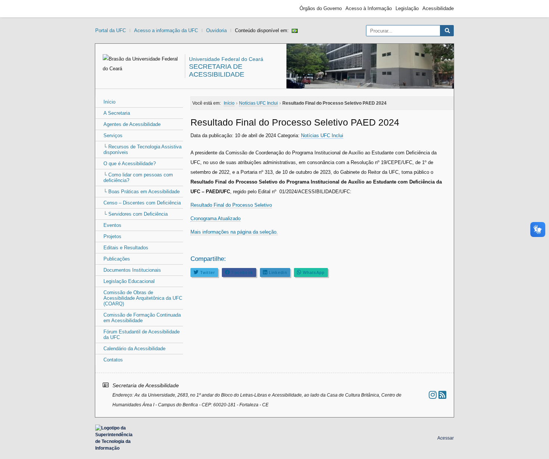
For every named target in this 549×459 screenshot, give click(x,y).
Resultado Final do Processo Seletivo (231, 205)
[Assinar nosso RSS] (442, 395)
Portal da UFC (110, 30)
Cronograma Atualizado (215, 218)
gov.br (108, 8)
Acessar (445, 438)
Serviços (112, 135)
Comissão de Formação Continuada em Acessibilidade (142, 317)
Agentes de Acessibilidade (132, 124)
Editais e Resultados (125, 247)
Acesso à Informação (368, 8)
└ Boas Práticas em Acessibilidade (141, 191)
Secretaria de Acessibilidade (216, 70)
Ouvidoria (216, 30)
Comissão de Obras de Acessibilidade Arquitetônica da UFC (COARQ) (142, 298)
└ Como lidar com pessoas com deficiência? (138, 177)
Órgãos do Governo (321, 8)
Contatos (113, 360)
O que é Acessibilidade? (129, 163)
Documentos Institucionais (132, 270)
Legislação (407, 8)
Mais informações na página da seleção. (234, 232)
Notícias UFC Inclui (322, 135)
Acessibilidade (438, 8)
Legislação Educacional (129, 281)
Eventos (112, 225)
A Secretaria (116, 113)
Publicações (116, 259)
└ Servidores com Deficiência (135, 214)
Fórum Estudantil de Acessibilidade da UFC (141, 334)
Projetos (112, 236)
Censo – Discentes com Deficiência (142, 203)
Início (109, 102)
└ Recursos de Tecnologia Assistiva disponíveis (142, 149)
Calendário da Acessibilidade (134, 348)
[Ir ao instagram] (433, 395)
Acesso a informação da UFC (166, 30)
